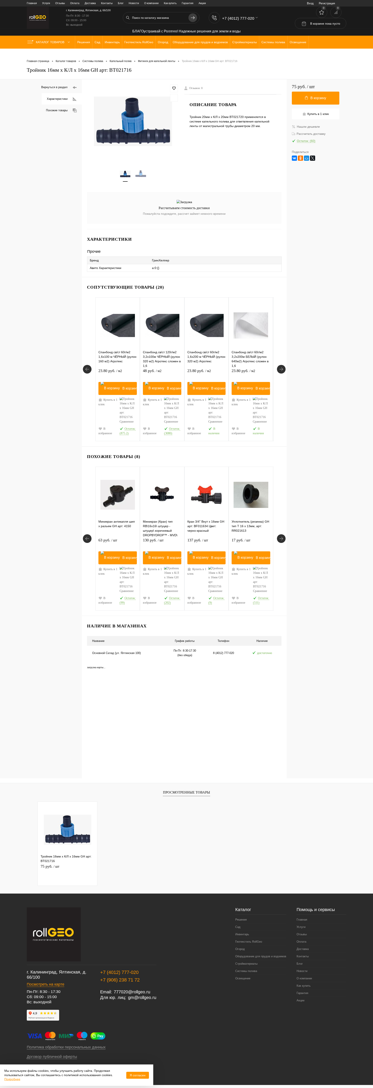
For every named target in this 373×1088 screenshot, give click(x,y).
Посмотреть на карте (45, 984)
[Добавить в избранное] (174, 88)
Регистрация (327, 3)
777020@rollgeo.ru (132, 991)
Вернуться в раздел (54, 87)
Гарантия (187, 3)
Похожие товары (57, 110)
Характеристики (57, 98)
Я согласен (137, 1075)
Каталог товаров (50, 42)
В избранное (105, 431)
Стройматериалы (246, 963)
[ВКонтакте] (294, 158)
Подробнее (12, 1079)
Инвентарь (242, 934)
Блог (120, 3)
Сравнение (127, 421)
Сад (237, 927)
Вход (310, 3)
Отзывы (60, 3)
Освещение (242, 978)
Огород (240, 949)
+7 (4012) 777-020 (119, 972)
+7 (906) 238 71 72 (120, 980)
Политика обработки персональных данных (66, 1047)
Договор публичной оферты (52, 1057)
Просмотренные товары (186, 792)
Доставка (90, 3)
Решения (241, 919)
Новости (134, 3)
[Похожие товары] (87, 538)
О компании (151, 3)
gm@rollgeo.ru (142, 997)
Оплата (74, 3)
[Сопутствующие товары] (87, 369)
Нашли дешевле (308, 126)
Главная (32, 3)
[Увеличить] (133, 121)
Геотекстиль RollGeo (248, 941)
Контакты (107, 3)
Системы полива (246, 971)
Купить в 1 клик (107, 402)
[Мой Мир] (306, 158)
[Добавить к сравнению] (174, 98)
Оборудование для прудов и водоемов (260, 956)
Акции (202, 3)
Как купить (170, 3)
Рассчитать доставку (311, 133)
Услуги (46, 3)
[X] (312, 158)
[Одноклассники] (300, 158)
